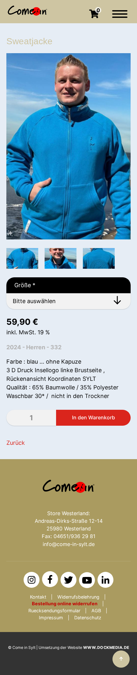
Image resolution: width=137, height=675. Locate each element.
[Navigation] (119, 17)
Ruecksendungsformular (54, 610)
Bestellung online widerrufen (64, 603)
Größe (20, 285)
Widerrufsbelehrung (78, 597)
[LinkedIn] (105, 580)
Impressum (51, 617)
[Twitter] (68, 580)
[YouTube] (87, 580)
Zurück (15, 442)
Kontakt (38, 597)
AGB (96, 610)
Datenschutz (87, 617)
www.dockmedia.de (106, 647)
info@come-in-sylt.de (69, 544)
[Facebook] (50, 579)
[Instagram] (32, 580)
